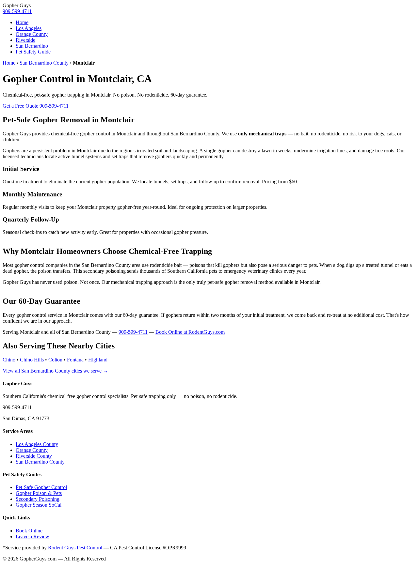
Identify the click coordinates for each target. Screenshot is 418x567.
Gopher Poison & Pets (39, 493)
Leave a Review (32, 536)
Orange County (32, 34)
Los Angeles (28, 28)
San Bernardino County (44, 63)
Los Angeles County (37, 444)
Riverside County (34, 456)
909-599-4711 (17, 11)
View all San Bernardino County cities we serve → (55, 371)
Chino (9, 359)
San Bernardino (32, 46)
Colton (55, 359)
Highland (97, 359)
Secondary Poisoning (37, 499)
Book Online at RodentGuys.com (190, 332)
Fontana (75, 359)
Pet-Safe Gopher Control (41, 487)
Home (22, 22)
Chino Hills (32, 359)
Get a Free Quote (20, 106)
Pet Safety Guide (33, 51)
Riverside (25, 40)
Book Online (29, 530)
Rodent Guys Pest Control (75, 547)
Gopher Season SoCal (38, 505)
